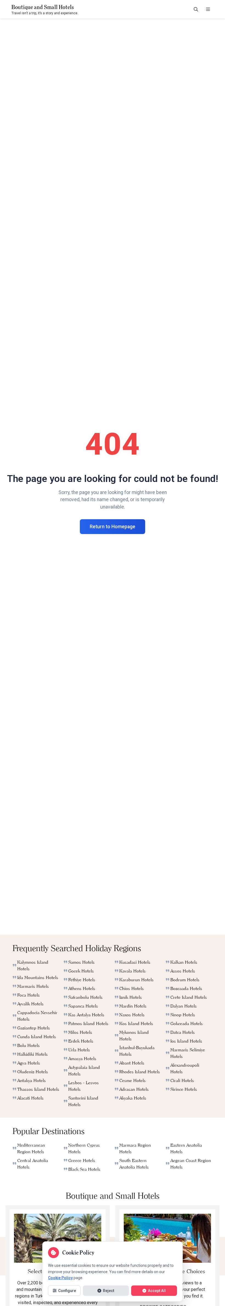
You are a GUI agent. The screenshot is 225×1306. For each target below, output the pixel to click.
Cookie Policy (60, 1278)
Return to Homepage (112, 526)
